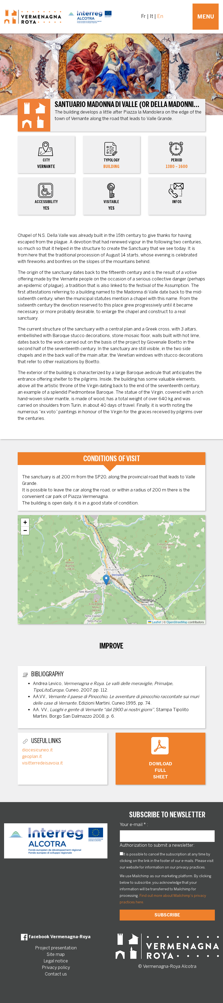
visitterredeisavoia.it (42, 763)
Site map (56, 954)
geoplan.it (32, 756)
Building (111, 166)
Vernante (46, 163)
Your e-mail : (134, 824)
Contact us (56, 974)
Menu (205, 16)
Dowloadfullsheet (160, 770)
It (151, 16)
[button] (106, 580)
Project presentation (56, 947)
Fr (143, 16)
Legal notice (56, 961)
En (160, 16)
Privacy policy (56, 967)
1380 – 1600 (177, 166)
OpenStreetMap (176, 622)
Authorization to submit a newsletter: (157, 845)
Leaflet (156, 622)
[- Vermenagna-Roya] (58, 16)
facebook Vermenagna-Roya (59, 936)
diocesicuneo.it (37, 750)
